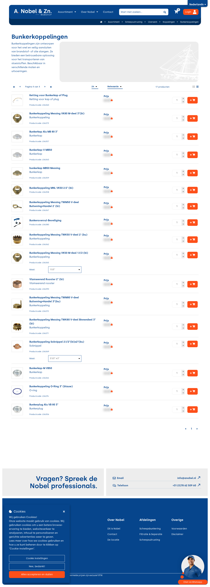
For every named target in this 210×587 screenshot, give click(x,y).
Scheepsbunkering (150, 528)
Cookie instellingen (37, 558)
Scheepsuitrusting (149, 539)
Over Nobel (88, 11)
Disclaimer (177, 534)
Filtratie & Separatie (150, 534)
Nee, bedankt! (37, 566)
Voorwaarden (179, 528)
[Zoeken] (164, 12)
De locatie (113, 539)
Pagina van (32, 86)
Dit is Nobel (113, 528)
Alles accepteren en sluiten (37, 574)
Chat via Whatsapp (192, 582)
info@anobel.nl (186, 478)
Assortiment (65, 11)
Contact (108, 11)
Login (188, 11)
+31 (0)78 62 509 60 (184, 485)
